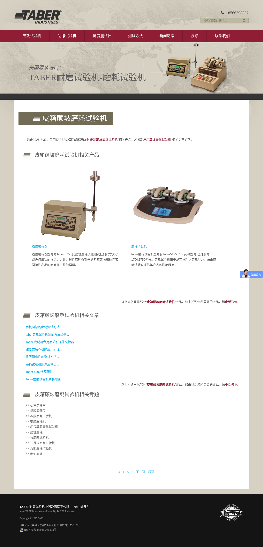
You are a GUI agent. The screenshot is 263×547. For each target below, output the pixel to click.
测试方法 (135, 36)
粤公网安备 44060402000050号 (40, 529)
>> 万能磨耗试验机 (39, 448)
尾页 (151, 472)
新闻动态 (166, 36)
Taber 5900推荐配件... (40, 372)
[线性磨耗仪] (69, 204)
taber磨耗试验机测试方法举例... (47, 334)
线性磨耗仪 (39, 246)
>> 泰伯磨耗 (34, 454)
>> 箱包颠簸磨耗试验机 (42, 426)
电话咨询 (231, 302)
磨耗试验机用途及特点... (42, 364)
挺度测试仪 (102, 36)
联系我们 (222, 36)
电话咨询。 (232, 384)
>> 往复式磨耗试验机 (40, 443)
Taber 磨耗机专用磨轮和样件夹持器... (51, 342)
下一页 (140, 472)
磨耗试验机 (32, 36)
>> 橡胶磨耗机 (36, 421)
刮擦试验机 (67, 36)
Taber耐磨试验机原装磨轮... (44, 379)
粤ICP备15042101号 (70, 525)
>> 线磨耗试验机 (37, 437)
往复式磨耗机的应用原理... (44, 349)
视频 (194, 36)
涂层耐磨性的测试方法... (42, 356)
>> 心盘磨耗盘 (36, 405)
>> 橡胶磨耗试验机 (39, 416)
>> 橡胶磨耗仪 (36, 410)
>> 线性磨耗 (34, 432)
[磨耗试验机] (168, 204)
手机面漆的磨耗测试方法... (44, 327)
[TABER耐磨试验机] (38, 17)
